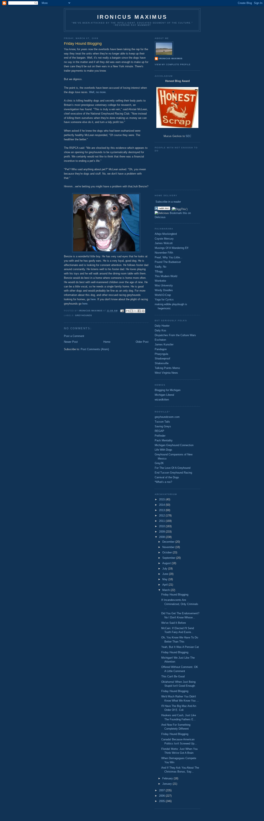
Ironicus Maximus (132, 17)
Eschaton (160, 339)
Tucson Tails (162, 421)
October (167, 552)
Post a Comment (74, 336)
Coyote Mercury (164, 238)
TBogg (159, 271)
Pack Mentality (164, 440)
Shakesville (162, 363)
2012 (162, 515)
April (165, 584)
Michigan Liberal (164, 394)
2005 (162, 801)
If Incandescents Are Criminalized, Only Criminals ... (179, 604)
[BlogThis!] (131, 311)
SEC (188, 136)
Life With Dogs (163, 449)
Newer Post (71, 341)
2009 (162, 531)
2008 (162, 537)
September (169, 557)
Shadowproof (162, 358)
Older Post (142, 341)
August (167, 563)
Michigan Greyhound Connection (174, 445)
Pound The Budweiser (168, 261)
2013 (162, 510)
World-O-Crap (163, 295)
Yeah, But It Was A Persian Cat (180, 647)
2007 (162, 790)
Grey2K (159, 463)
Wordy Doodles (164, 290)
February (168, 778)
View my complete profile (173, 64)
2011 (162, 520)
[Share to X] (135, 311)
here (93, 299)
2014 (162, 504)
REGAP (159, 430)
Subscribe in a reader (168, 201)
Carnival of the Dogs (167, 477)
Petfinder (160, 435)
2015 (162, 499)
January (167, 783)
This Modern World (166, 276)
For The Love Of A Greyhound (172, 467)
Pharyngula (161, 354)
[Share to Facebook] (139, 311)
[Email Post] (122, 311)
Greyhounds (83, 315)
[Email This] (127, 311)
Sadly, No (160, 266)
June (165, 573)
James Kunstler (164, 344)
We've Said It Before (173, 622)
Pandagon (161, 349)
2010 (162, 526)
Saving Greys (163, 426)
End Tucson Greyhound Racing (173, 472)
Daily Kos (160, 330)
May (165, 579)
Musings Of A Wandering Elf (171, 247)
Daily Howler (162, 325)
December (168, 541)
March (166, 590)
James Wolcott (164, 243)
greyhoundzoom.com (167, 416)
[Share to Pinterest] (143, 311)
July (165, 568)
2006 (162, 795)
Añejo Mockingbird (166, 233)
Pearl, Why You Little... (168, 257)
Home (106, 341)
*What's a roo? (163, 481)
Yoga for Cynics (164, 299)
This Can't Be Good (173, 676)
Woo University (164, 285)
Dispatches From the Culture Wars (175, 335)
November (168, 547)
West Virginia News (166, 372)
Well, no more (97, 92)
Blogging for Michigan (167, 390)
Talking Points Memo (167, 368)
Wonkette (160, 280)
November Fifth (164, 252)
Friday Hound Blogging (174, 594)
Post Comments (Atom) (95, 349)
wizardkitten (162, 399)
